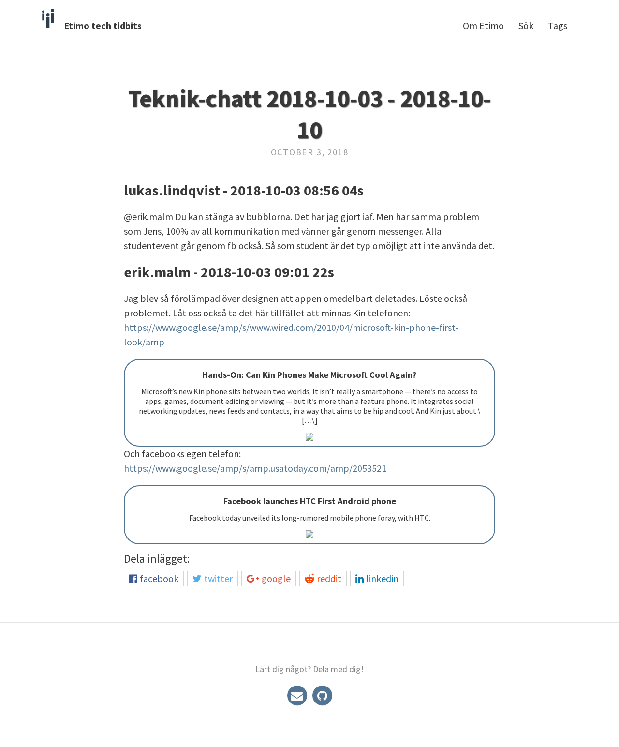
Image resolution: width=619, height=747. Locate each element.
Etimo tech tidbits (103, 25)
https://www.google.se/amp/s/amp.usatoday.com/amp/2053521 (255, 468)
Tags (557, 25)
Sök (525, 25)
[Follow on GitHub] (322, 694)
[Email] (297, 694)
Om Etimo (483, 25)
